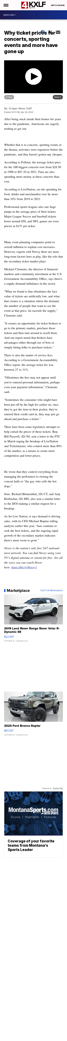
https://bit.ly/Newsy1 (24, 567)
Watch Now (57, 5)
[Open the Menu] (6, 5)
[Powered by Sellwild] (58, 788)
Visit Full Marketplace (51, 590)
